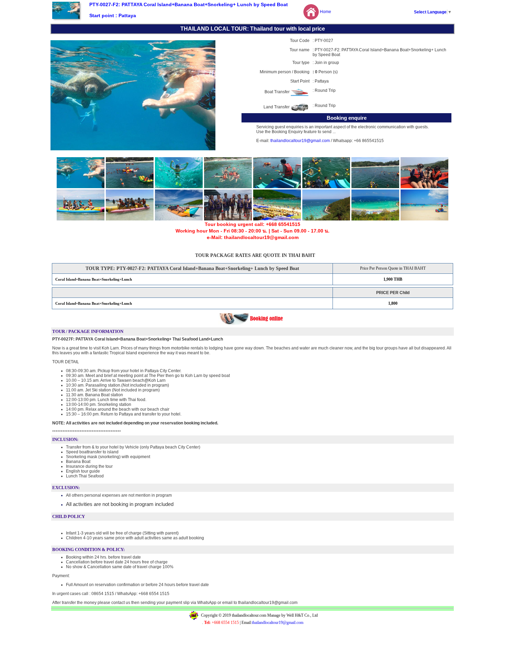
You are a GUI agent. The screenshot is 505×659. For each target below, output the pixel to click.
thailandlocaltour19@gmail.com (299, 140)
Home (325, 11)
